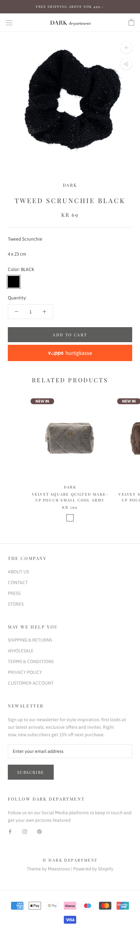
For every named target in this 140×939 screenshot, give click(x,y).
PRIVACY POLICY (25, 672)
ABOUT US (18, 571)
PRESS (14, 593)
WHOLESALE (21, 650)
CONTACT (18, 582)
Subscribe (30, 772)
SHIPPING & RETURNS (30, 640)
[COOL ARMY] (70, 517)
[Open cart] (131, 22)
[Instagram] (24, 831)
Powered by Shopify (93, 868)
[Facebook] (10, 831)
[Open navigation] (9, 22)
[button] (70, 353)
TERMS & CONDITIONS (31, 661)
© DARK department (70, 860)
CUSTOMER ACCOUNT (31, 683)
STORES (16, 604)
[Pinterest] (39, 831)
